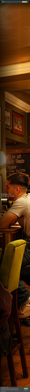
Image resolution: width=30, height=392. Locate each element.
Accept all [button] (26, 388)
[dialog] (15, 389)
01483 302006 (27, 0)
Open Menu (27, 1)
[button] (10, 391)
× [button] (29, 387)
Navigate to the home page (3, 2)
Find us (24, 0)
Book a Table (4, 199)
